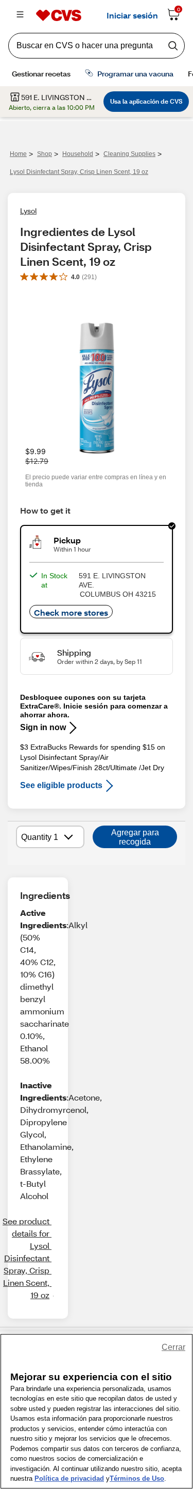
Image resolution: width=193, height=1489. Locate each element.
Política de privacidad (69, 1478)
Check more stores (71, 612)
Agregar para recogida (135, 837)
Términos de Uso (137, 1478)
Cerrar (173, 1347)
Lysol (28, 210)
